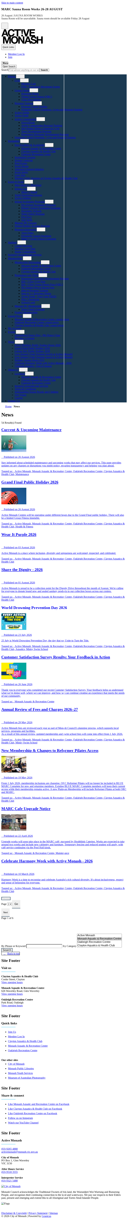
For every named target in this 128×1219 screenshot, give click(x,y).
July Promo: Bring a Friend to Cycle (40, 128)
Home (8, 406)
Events (11, 332)
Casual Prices (15, 316)
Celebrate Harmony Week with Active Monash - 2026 (43, 363)
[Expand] (20, 76)
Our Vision (20, 394)
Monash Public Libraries (21, 1068)
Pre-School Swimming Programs (38, 205)
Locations (20, 373)
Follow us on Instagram (20, 1118)
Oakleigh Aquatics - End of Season (33, 366)
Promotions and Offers (26, 275)
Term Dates (27, 232)
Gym (17, 80)
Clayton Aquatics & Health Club (38, 151)
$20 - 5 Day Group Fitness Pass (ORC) (42, 284)
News (11, 341)
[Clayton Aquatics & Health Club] (99, 945)
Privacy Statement (38, 1213)
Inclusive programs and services (25, 254)
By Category (70, 946)
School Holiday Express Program (32, 225)
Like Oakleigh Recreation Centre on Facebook (32, 1113)
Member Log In (16, 1036)
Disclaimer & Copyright (14, 1213)
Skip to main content (12, 2)
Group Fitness (22, 90)
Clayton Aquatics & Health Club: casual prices (39, 325)
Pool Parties (21, 163)
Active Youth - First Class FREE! (38, 296)
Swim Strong (21, 166)
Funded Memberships (26, 312)
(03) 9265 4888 (9, 1148)
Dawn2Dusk (28, 122)
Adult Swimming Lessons (28, 195)
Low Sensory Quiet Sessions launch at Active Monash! (44, 354)
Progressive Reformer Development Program (45, 134)
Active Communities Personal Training (41, 125)
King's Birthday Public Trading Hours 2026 (38, 345)
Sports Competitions (25, 251)
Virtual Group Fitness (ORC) (36, 96)
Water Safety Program (32, 214)
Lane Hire (20, 175)
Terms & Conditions (25, 389)
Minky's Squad (29, 192)
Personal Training (24, 103)
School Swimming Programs (30, 201)
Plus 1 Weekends (30, 299)
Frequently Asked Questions (36, 235)
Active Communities (25, 119)
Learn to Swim (16, 181)
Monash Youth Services (20, 1073)
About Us (13, 369)
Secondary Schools (31, 211)
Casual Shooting (23, 245)
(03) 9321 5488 (9, 1180)
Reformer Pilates (30, 93)
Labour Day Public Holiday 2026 (32, 351)
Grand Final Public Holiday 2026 (32, 348)
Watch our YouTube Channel (23, 1122)
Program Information (26, 229)
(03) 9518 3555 (9, 1172)
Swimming (14, 141)
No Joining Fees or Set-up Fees (37, 287)
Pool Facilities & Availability (30, 145)
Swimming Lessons (25, 157)
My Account (14, 328)
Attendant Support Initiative (29, 169)
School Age (21, 188)
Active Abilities (23, 198)
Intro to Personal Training (34, 290)
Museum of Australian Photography (27, 1077)
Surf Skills (26, 220)
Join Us (12, 1031)
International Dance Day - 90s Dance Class (37, 335)
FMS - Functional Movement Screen (40, 86)
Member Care (28, 83)
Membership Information (28, 262)
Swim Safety (21, 172)
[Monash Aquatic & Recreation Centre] (99, 939)
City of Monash (16, 1063)
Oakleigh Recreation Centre (36, 154)
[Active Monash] (99, 935)
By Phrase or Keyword (13, 946)
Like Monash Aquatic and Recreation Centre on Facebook (38, 1104)
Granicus (46, 1216)
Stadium (12, 242)
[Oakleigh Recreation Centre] (99, 942)
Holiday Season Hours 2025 (29, 360)
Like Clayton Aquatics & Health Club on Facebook (35, 1108)
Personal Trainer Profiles (34, 106)
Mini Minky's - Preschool (28, 185)
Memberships (15, 258)
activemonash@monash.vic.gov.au (19, 1151)
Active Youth (21, 115)
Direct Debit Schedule (33, 309)
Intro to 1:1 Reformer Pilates (36, 293)
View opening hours (12, 982)
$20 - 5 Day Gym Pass (33, 281)
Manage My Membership (28, 306)
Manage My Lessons (26, 223)
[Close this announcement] (4, 26)
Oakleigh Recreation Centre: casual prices (37, 322)
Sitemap (53, 1213)
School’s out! (28, 302)
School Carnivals (24, 160)
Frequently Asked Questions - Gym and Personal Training (51, 109)
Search (4, 69)
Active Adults (22, 112)
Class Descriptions (31, 99)
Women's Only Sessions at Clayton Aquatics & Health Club (46, 178)
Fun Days (26, 217)
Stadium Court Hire (25, 248)
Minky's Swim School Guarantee (38, 238)
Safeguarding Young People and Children (36, 391)
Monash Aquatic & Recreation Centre (41, 148)
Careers (19, 397)
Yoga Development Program (36, 131)
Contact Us (14, 400)
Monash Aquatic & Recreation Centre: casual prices (42, 319)
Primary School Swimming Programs (40, 208)
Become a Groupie (24, 338)
